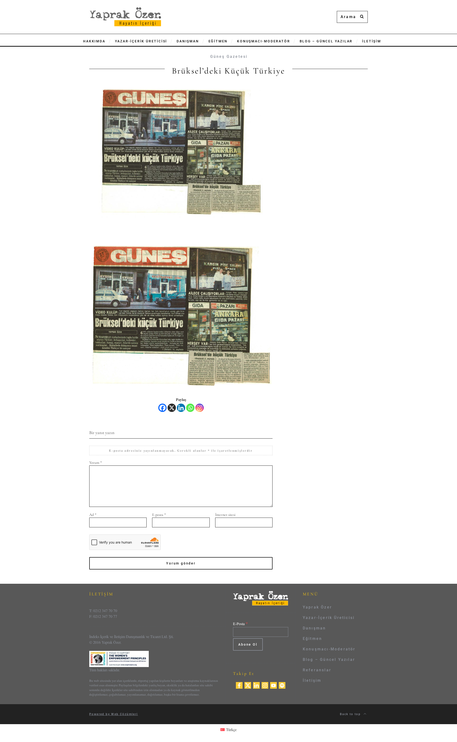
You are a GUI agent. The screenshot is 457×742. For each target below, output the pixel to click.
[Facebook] (162, 408)
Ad (92, 514)
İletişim (312, 680)
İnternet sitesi (225, 514)
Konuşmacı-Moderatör (329, 649)
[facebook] (239, 684)
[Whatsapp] (190, 408)
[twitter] (248, 684)
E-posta (159, 514)
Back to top (351, 714)
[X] (172, 408)
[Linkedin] (181, 408)
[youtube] (273, 684)
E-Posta (240, 623)
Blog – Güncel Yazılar (329, 659)
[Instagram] (199, 408)
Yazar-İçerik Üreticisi (329, 617)
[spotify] (282, 684)
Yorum (95, 462)
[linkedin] (256, 684)
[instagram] (265, 684)
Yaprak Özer (317, 607)
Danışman (314, 628)
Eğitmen (312, 638)
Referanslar (317, 670)
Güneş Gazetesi (229, 56)
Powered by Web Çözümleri (113, 714)
